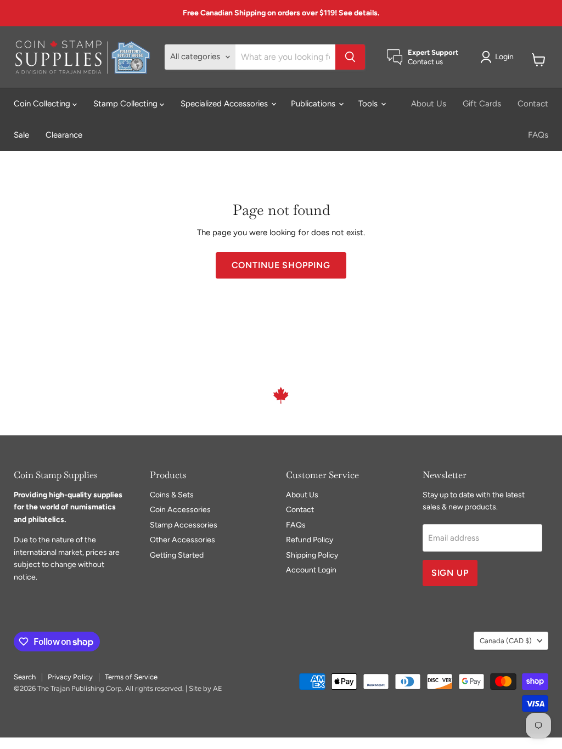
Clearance (64, 135)
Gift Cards (482, 104)
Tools (369, 104)
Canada (506, 641)
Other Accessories (182, 539)
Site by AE (205, 688)
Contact (533, 104)
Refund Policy (309, 539)
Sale (21, 135)
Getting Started (177, 555)
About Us (428, 104)
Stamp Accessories (183, 525)
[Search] (350, 57)
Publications (314, 104)
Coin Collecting (43, 104)
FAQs (538, 135)
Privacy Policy (70, 677)
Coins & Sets (172, 495)
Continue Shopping (281, 265)
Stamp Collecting (126, 104)
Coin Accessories (180, 509)
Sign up (450, 573)
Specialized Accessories (225, 104)
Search (25, 677)
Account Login (311, 570)
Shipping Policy (312, 555)
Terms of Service (131, 677)
